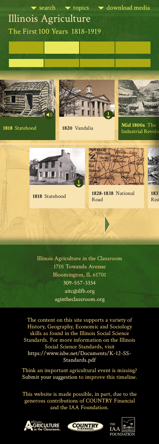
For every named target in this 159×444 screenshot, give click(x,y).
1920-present (97, 45)
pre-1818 (26, 45)
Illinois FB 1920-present (133, 47)
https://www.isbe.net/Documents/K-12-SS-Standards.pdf (79, 356)
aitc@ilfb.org (80, 291)
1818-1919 (61, 45)
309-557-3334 (79, 283)
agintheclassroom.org (80, 299)
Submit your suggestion (49, 377)
